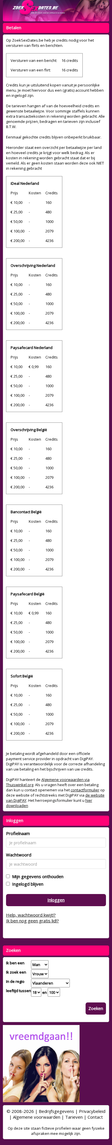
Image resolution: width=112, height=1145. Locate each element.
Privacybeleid (92, 1111)
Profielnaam (18, 833)
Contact (95, 1117)
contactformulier (85, 790)
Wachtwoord (18, 855)
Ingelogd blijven (26, 884)
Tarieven (74, 1117)
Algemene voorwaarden (36, 1117)
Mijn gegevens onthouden (36, 876)
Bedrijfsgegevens (56, 1111)
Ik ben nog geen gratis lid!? (32, 921)
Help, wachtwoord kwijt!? (31, 915)
